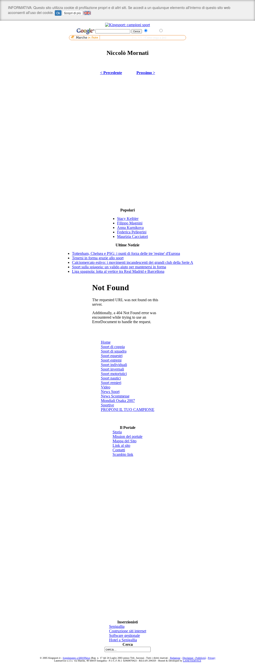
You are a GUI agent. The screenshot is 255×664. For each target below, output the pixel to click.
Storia (117, 432)
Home (106, 342)
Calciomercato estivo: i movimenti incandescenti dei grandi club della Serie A (132, 262)
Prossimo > (145, 73)
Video (105, 387)
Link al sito (121, 445)
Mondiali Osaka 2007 (118, 400)
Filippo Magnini (129, 223)
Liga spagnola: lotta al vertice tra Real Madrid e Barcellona (118, 271)
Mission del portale (127, 436)
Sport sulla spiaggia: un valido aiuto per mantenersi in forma (119, 267)
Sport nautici (111, 378)
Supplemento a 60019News (76, 658)
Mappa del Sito (124, 441)
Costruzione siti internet (127, 631)
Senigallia (117, 626)
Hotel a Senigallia (123, 640)
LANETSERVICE (192, 660)
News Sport (110, 391)
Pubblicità (200, 658)
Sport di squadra (114, 351)
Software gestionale (124, 635)
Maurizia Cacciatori (132, 236)
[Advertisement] (127, 42)
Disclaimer (188, 658)
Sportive (107, 405)
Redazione (175, 658)
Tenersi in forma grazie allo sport (98, 258)
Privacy (211, 658)
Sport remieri (111, 382)
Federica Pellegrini (131, 232)
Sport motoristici (114, 374)
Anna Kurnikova (130, 227)
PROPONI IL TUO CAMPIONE (127, 409)
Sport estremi (111, 360)
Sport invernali (112, 369)
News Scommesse (115, 396)
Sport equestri (112, 356)
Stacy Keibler (127, 218)
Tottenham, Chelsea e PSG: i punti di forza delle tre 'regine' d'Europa (126, 253)
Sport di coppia (113, 347)
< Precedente (111, 73)
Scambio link (123, 454)
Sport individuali (114, 365)
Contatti (119, 450)
